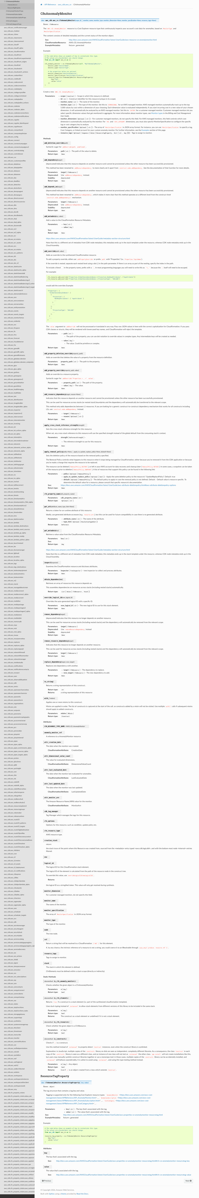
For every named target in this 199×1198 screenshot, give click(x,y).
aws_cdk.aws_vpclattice (12, 1055)
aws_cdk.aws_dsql (10, 219)
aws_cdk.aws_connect (12, 140)
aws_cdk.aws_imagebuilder (13, 403)
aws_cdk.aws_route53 (11, 819)
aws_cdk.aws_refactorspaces (14, 792)
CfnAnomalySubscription (14, 14)
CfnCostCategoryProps (13, 24)
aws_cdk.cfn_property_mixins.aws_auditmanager (19, 1181)
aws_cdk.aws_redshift (11, 782)
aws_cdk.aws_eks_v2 (11, 263)
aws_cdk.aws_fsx (10, 345)
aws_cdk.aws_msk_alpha (12, 632)
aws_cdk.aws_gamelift (11, 348)
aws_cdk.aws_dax (10, 178)
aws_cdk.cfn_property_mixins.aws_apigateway (19, 1120)
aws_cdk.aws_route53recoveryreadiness (18, 840)
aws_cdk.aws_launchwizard (13, 543)
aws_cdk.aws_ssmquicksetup (14, 997)
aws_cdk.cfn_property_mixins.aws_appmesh (19, 1147)
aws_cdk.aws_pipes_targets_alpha (16, 755)
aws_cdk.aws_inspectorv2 (13, 413)
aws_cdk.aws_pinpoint (12, 734)
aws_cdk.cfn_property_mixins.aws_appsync (19, 1157)
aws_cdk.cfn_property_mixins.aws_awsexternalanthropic (19, 1192)
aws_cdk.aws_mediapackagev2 (15, 608)
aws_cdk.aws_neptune (12, 642)
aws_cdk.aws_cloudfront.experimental (17, 58)
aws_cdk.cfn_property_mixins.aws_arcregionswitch (19, 1168)
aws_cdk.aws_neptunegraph (14, 649)
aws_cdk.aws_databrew (12, 164)
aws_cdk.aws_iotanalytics (13, 437)
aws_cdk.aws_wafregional (13, 1062)
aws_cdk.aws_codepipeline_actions (16, 103)
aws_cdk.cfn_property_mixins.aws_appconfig (19, 1127)
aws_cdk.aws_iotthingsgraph (14, 464)
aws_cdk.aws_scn (10, 918)
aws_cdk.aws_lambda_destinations (16, 526)
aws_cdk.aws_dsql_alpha (12, 222)
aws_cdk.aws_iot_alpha (12, 434)
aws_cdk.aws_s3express (12, 874)
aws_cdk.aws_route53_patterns (15, 823)
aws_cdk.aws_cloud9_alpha (13, 48)
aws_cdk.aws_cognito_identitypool (16, 123)
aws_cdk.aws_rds (10, 779)
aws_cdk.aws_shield (11, 959)
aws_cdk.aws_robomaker (13, 813)
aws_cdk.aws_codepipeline (13, 99)
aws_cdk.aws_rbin (10, 775)
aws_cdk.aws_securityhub (13, 932)
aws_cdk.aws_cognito (11, 120)
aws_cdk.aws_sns (10, 973)
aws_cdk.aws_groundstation (14, 383)
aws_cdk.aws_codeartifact (13, 75)
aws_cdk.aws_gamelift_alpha (14, 352)
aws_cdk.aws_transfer (11, 1038)
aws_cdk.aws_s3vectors (12, 898)
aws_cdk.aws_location (12, 557)
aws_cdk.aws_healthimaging (14, 389)
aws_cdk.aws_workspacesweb (14, 1086)
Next (188, 1181)
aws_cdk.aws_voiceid (11, 1052)
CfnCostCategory (12, 21)
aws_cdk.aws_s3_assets (12, 864)
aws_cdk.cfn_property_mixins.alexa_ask (18, 1096)
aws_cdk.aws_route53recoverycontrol (17, 837)
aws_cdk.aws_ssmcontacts (13, 987)
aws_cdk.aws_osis (10, 707)
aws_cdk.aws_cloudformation (14, 51)
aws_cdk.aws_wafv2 (11, 1065)
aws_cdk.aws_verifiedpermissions (15, 1048)
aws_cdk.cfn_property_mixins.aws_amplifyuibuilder (19, 1117)
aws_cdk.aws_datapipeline (13, 167)
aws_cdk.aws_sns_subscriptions (15, 977)
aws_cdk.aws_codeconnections (15, 86)
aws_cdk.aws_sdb (10, 922)
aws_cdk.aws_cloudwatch (13, 68)
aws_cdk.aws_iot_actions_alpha (15, 430)
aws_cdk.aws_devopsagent (13, 191)
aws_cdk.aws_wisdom (11, 1072)
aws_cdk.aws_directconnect (14, 198)
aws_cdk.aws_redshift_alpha (14, 785)
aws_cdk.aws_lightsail (11, 553)
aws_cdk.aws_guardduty (12, 386)
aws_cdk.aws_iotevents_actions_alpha (17, 447)
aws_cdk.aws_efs (10, 256)
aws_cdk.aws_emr (10, 297)
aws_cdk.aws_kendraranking (14, 492)
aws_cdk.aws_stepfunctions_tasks (16, 1011)
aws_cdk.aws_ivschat (11, 481)
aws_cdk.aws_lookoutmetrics (14, 574)
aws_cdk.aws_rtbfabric (12, 850)
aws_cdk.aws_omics (11, 686)
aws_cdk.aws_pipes (11, 741)
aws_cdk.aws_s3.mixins (12, 861)
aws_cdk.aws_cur (10, 157)
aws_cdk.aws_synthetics (12, 1021)
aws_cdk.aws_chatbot (11, 31)
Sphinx (51, 1194)
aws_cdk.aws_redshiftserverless (15, 789)
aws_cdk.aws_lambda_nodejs (14, 536)
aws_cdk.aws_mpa (10, 625)
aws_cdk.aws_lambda (11, 523)
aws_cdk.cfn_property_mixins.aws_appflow (19, 1130)
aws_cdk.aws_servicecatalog (14, 939)
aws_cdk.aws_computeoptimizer (15, 133)
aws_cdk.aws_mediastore (13, 615)
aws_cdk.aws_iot (10, 427)
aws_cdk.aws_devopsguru (13, 195)
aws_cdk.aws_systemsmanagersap (16, 1024)
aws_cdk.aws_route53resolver (14, 843)
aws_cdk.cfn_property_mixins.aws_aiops (18, 1106)
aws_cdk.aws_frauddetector (14, 342)
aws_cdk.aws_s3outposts (13, 888)
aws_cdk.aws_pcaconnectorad (14, 720)
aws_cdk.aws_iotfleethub (13, 454)
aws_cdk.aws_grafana (11, 372)
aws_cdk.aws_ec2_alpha (12, 232)
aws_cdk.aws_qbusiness (12, 762)
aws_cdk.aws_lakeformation (14, 519)
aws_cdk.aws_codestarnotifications (16, 116)
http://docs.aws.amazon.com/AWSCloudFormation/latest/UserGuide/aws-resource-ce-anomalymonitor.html (113, 40)
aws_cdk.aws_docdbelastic (13, 215)
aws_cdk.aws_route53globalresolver (16, 830)
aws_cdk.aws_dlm (10, 205)
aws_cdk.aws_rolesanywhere (14, 816)
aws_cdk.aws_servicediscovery (14, 949)
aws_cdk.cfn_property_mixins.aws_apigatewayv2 (19, 1123)
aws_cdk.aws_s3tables (12, 891)
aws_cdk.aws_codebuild (12, 79)
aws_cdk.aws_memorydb (13, 622)
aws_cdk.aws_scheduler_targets (15, 915)
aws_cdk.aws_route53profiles (14, 833)
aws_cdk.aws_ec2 (10, 229)
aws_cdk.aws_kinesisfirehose (14, 509)
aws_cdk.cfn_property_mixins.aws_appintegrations (19, 1134)
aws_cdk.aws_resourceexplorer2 (15, 806)
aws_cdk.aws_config (11, 137)
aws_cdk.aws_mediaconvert (13, 598)
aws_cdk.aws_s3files (11, 878)
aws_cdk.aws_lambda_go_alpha (15, 533)
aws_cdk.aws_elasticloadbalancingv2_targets (19, 287)
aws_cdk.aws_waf (10, 1058)
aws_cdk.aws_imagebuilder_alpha (15, 406)
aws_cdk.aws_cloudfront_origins (15, 62)
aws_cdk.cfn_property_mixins (14, 1093)
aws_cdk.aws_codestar (12, 106)
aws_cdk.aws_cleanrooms (13, 38)
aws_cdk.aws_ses (10, 953)
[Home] (41, 5)
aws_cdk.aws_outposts (12, 710)
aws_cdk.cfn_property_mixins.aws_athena (18, 1178)
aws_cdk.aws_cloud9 (11, 45)
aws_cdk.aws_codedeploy (13, 89)
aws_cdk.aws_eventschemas (14, 318)
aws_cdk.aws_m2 (10, 580)
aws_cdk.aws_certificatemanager (15, 27)
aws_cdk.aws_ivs (10, 475)
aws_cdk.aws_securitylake (13, 936)
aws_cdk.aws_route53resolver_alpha (16, 847)
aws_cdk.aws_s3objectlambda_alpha (16, 884)
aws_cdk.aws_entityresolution (14, 307)
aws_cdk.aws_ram (10, 772)
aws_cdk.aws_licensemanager (14, 550)
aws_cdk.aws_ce (64, 5)
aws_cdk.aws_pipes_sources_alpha (16, 751)
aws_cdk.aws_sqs (10, 980)
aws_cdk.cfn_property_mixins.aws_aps (17, 1164)
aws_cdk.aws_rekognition (13, 796)
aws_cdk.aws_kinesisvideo (13, 512)
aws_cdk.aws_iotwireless (12, 471)
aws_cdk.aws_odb (10, 683)
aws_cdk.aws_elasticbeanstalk (14, 273)
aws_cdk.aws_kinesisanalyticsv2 (15, 505)
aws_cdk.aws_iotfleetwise (13, 458)
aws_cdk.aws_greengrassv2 (13, 379)
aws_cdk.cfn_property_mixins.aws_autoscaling (19, 1185)
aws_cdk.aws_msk (10, 628)
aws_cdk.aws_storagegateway (14, 1014)
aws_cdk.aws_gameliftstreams (14, 355)
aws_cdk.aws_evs (10, 325)
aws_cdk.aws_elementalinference (15, 294)
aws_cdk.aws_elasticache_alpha (15, 270)
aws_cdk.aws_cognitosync (13, 126)
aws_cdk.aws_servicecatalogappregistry (18, 942)
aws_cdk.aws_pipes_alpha (13, 744)
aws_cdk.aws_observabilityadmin (15, 680)
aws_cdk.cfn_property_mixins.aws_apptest (19, 1161)
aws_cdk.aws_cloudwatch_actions (16, 72)
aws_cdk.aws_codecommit (13, 82)
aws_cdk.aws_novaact (11, 673)
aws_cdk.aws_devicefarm (13, 188)
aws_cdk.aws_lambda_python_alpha (16, 540)
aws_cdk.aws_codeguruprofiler (15, 92)
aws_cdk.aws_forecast (12, 338)
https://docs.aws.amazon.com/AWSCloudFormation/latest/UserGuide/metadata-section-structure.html (88, 238)
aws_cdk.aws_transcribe (12, 1035)
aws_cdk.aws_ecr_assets (12, 243)
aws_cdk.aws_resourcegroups (14, 809)
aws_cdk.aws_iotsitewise (12, 461)
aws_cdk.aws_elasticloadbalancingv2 (17, 280)
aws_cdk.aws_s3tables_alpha (14, 895)
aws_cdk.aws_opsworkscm (13, 700)
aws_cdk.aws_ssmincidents (13, 994)
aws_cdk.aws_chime (11, 34)
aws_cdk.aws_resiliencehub (13, 799)
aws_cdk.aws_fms (10, 335)
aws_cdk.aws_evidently (12, 321)
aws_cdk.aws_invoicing (12, 424)
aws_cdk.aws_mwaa (11, 635)
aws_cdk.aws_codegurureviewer (15, 96)
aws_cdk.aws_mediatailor (13, 618)
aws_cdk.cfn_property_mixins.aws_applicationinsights (19, 1140)
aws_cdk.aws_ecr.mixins (12, 239)
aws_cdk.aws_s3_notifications (14, 871)
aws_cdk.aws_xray (10, 1089)
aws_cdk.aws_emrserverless (13, 304)
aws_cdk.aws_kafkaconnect (13, 485)
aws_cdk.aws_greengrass (12, 376)
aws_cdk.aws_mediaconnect (14, 591)
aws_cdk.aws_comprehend (13, 130)
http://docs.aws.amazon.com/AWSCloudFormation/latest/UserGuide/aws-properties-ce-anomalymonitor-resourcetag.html (113, 1115)
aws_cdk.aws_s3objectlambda (14, 881)
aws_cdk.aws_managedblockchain (16, 587)
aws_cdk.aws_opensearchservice (15, 693)
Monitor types (157, 113)
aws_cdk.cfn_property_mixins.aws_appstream (19, 1154)
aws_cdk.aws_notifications (13, 666)
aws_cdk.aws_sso (10, 1000)
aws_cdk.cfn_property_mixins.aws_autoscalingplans (19, 1188)
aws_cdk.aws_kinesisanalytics (14, 499)
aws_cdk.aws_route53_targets (14, 826)
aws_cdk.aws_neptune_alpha (14, 645)
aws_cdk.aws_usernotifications (15, 1041)
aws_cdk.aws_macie (11, 584)
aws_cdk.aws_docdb (11, 212)
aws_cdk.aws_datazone (12, 174)
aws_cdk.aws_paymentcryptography (16, 717)
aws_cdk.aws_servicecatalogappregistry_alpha (19, 946)
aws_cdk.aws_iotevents (12, 444)
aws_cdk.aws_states (11, 1004)
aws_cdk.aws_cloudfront (12, 55)
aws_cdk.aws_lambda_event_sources (17, 529)
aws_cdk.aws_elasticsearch (13, 290)
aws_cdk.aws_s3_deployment (14, 867)
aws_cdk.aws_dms (10, 208)
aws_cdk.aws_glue (10, 365)
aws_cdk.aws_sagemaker (12, 901)
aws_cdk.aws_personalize (13, 731)
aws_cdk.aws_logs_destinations (15, 567)
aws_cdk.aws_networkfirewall (14, 652)
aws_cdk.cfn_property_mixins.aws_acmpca (19, 1103)
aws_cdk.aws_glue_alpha (12, 369)
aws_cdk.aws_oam (10, 676)
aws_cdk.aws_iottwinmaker (13, 468)
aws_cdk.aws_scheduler (12, 912)
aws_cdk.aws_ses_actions (13, 956)
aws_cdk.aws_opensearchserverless (16, 690)
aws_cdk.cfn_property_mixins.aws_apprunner (19, 1151)
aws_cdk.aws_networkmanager (15, 659)
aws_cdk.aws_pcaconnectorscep (15, 724)
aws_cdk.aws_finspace (12, 328)
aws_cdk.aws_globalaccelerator (15, 359)
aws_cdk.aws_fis (9, 331)
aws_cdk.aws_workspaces (13, 1076)
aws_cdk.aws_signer (11, 963)
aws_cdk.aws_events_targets (14, 314)
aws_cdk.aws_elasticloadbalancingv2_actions (19, 284)
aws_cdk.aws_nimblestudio (13, 662)
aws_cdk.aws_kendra (11, 488)
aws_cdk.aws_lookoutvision (13, 577)
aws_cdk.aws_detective (12, 185)
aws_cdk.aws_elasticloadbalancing (16, 277)
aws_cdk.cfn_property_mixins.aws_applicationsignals (19, 1144)
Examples (145, 130)
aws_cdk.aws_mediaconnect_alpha (16, 594)
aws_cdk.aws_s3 (9, 857)
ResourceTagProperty (14, 8)
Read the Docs (82, 1194)
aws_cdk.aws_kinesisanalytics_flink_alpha (18, 502)
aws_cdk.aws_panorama (12, 714)
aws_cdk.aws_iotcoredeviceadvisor (16, 441)
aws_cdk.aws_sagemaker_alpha (15, 905)
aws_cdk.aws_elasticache (13, 266)
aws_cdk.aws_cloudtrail (12, 65)
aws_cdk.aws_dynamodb (12, 225)
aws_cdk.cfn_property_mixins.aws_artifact (19, 1175)
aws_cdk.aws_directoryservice (14, 202)
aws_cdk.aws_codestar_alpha (14, 109)
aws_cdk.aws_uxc (10, 1045)
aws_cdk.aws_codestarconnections (16, 113)
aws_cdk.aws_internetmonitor (14, 420)
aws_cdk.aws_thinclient (12, 1028)
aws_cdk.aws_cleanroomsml (14, 41)
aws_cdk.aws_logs (10, 563)
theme (63, 1194)
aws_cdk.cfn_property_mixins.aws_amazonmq (19, 1110)
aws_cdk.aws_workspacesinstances (16, 1079)
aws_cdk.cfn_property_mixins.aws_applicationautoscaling (19, 1137)
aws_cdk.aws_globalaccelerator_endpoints (19, 362)
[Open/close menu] (4, 2)
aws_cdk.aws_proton (11, 758)
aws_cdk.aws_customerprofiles (15, 161)
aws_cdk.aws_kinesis (11, 495)
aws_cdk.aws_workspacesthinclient (16, 1082)
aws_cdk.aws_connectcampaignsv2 (16, 147)
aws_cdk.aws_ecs (10, 246)
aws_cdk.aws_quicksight (12, 768)
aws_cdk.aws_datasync (12, 171)
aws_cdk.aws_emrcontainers (14, 301)
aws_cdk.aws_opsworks (12, 697)
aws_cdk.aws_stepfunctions (14, 1007)
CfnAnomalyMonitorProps (14, 11)
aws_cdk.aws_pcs (10, 727)
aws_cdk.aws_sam (10, 908)
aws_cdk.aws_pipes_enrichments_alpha (17, 748)
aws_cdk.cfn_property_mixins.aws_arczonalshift (19, 1171)
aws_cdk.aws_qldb (10, 765)
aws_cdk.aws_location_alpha (14, 560)
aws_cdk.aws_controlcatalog (14, 150)
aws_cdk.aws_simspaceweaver (14, 966)
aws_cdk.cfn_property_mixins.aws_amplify (19, 1113)
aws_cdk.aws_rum (10, 854)
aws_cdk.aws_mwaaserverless (14, 639)
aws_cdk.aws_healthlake (12, 393)
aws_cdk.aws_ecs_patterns (13, 253)
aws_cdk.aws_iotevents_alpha (14, 451)
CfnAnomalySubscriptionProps (16, 17)
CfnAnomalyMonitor (13, 1)
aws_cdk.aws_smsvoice (12, 970)
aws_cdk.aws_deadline (12, 181)
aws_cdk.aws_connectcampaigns (15, 144)
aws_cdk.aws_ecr (10, 236)
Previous (47, 1181)
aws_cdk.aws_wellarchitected (14, 1069)
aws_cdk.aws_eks (10, 260)
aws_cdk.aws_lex (10, 546)
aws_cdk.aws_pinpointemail (13, 738)
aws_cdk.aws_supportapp (13, 1017)
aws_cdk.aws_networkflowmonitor (16, 656)
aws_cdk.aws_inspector (12, 410)
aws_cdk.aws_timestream (13, 1031)
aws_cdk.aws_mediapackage (14, 604)
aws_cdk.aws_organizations (13, 703)
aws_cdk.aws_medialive (12, 601)
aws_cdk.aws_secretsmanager (14, 925)
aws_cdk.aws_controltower (13, 154)
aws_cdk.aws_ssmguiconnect (14, 990)
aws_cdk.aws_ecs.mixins (12, 249)
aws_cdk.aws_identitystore (13, 400)
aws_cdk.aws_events (11, 311)
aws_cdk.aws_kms (10, 516)
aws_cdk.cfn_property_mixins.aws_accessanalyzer (19, 1099)
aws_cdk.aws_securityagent (13, 929)
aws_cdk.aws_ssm (10, 983)
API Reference (50, 5)
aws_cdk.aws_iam (10, 396)
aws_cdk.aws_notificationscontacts (16, 669)
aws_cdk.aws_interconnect (13, 417)
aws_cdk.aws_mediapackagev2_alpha (17, 611)
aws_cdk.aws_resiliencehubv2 (14, 802)
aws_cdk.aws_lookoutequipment (15, 570)
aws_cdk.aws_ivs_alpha (12, 478)
